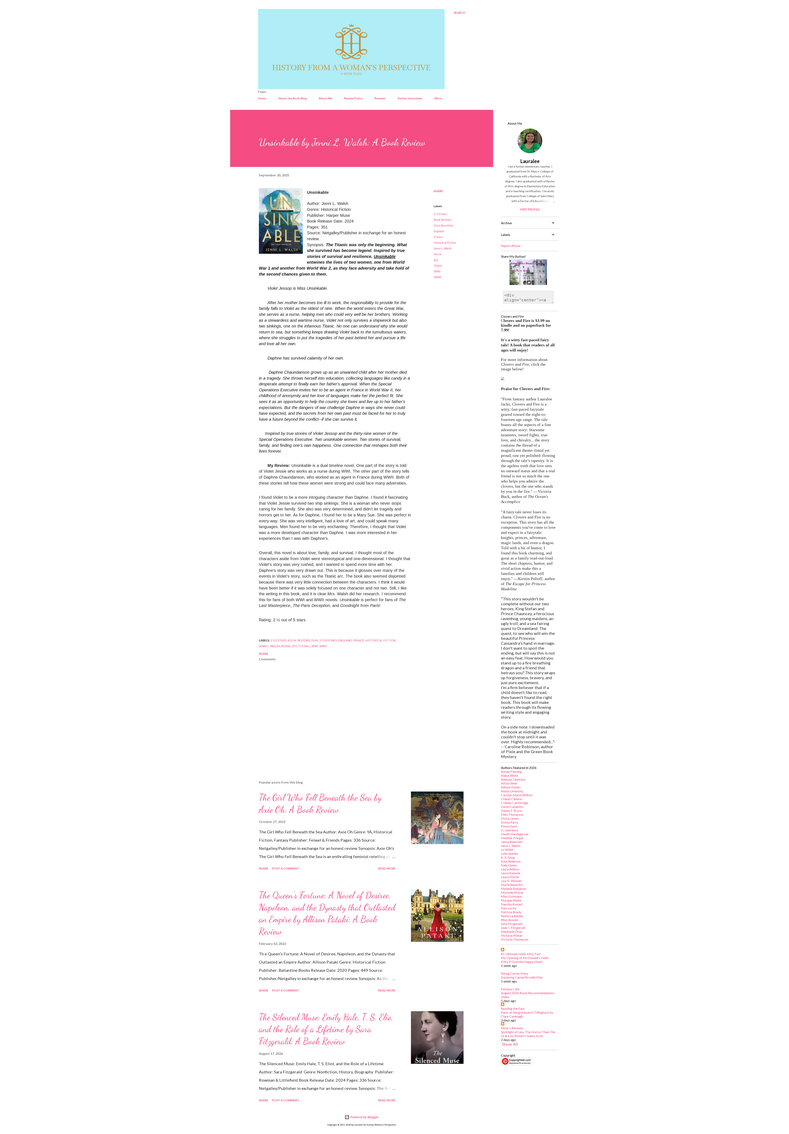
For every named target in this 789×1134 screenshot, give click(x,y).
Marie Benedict (512, 885)
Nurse (437, 254)
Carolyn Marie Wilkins (517, 795)
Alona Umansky (512, 791)
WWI (437, 271)
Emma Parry (509, 822)
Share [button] (438, 191)
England (439, 231)
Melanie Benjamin (513, 888)
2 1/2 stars (440, 214)
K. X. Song (508, 857)
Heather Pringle (512, 838)
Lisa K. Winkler (511, 881)
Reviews (380, 98)
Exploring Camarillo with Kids (522, 977)
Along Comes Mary (514, 973)
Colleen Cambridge (514, 803)
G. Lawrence (509, 830)
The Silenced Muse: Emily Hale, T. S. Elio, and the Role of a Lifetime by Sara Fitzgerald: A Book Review (326, 1029)
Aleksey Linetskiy (513, 779)
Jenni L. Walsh (442, 248)
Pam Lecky (508, 908)
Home (262, 98)
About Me (325, 98)
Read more (386, 868)
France (438, 237)
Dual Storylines (443, 225)
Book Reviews (442, 219)
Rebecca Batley (512, 916)
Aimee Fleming (511, 771)
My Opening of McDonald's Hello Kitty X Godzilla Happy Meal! (525, 960)
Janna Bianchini (512, 842)
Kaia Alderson (511, 861)
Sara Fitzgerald (511, 924)
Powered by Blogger (364, 1117)
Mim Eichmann (511, 896)
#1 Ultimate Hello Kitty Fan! (521, 954)
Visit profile (530, 209)
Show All (510, 1044)
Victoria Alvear (511, 935)
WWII (437, 277)
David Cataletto (512, 807)
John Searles (509, 853)
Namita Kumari (512, 904)
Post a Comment (285, 868)
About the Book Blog (292, 98)
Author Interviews (410, 98)
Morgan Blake (511, 900)
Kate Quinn (509, 865)
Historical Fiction (445, 242)
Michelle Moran (512, 892)
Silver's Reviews (512, 1028)
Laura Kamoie (510, 873)
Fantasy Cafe (510, 989)
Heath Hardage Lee (514, 834)
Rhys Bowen (509, 920)
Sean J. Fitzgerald (513, 927)
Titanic (438, 265)
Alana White (509, 775)
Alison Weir (509, 783)
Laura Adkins (510, 869)
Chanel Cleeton (511, 799)
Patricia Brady (511, 912)
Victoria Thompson (514, 939)
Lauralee (530, 161)
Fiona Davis (509, 826)
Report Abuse (510, 246)
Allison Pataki (510, 787)
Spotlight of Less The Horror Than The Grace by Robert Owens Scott (528, 1034)
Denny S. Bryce (511, 810)
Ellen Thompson (512, 814)
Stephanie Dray (511, 931)
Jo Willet (507, 849)
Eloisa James (510, 818)
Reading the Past (513, 1008)
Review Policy (353, 98)
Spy (436, 260)
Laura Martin (510, 877)
